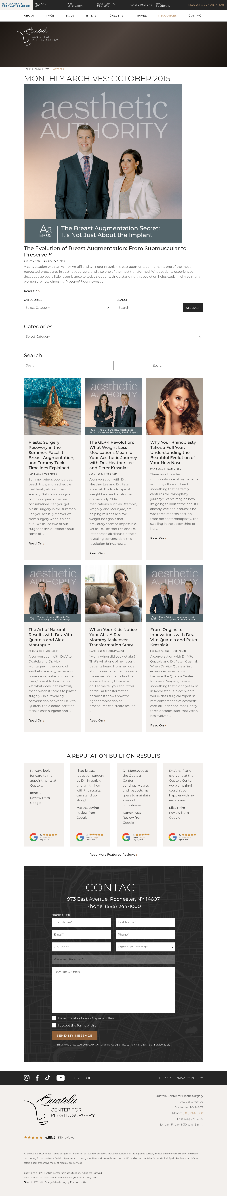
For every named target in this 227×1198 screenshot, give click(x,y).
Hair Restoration (74, 4)
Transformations (140, 4)
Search (193, 308)
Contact (196, 15)
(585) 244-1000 (123, 906)
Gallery (117, 15)
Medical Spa (40, 4)
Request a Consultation (206, 4)
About (29, 15)
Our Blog (81, 1078)
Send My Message (74, 1035)
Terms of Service (153, 1044)
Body (70, 15)
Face (50, 15)
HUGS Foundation (164, 4)
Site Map (163, 1078)
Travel (141, 15)
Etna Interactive (78, 1182)
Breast (92, 15)
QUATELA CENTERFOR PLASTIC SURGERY (16, 4)
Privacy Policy (129, 1044)
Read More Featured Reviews (112, 854)
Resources (167, 15)
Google (49, 838)
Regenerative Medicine (106, 4)
